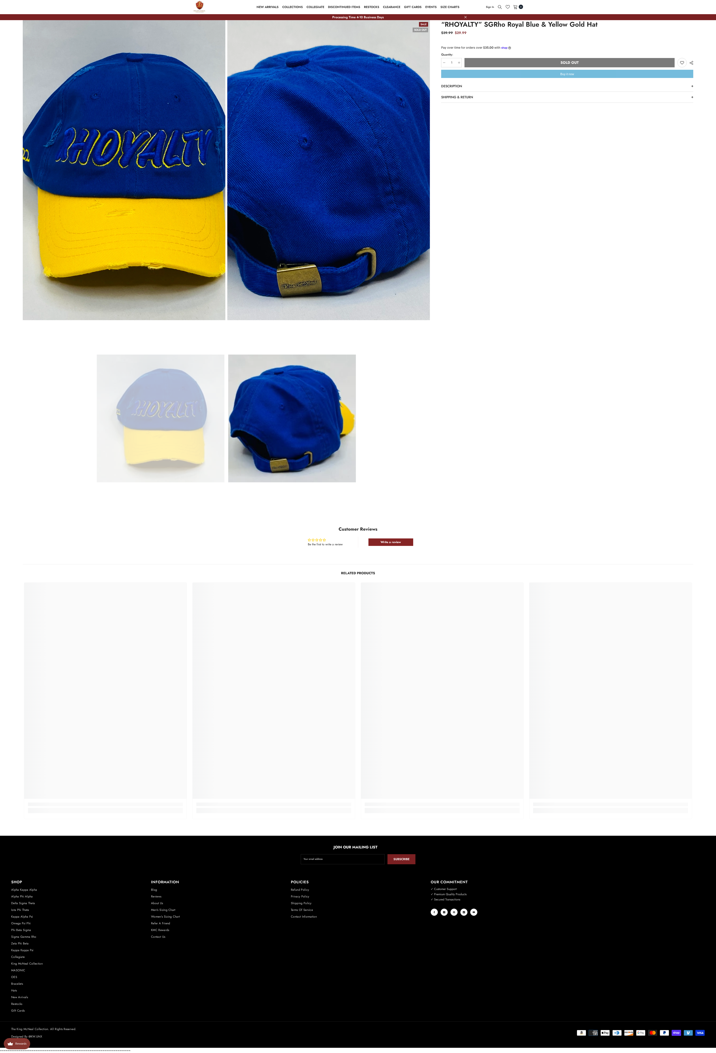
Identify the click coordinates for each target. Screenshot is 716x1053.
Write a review (391, 542)
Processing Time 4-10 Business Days (358, 17)
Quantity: (447, 54)
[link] (105, 804)
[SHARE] (690, 62)
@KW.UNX (35, 1036)
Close (465, 17)
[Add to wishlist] (682, 62)
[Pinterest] (454, 912)
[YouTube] (473, 912)
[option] (160, 418)
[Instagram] (444, 912)
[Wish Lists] (508, 7)
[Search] (499, 7)
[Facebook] (434, 912)
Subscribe (401, 859)
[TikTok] (463, 912)
